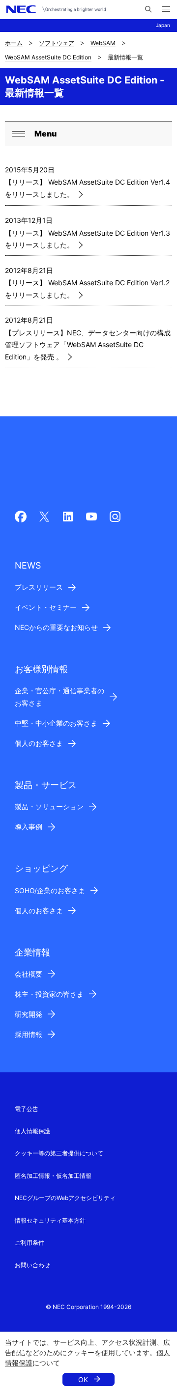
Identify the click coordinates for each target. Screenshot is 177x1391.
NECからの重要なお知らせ (56, 627)
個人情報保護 (32, 1131)
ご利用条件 (29, 1242)
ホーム (14, 43)
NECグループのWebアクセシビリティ (65, 1197)
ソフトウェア (56, 43)
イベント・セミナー (46, 607)
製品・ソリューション (49, 806)
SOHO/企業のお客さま (50, 890)
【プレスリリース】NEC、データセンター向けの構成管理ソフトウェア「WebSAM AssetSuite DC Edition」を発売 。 (88, 344)
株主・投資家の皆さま (49, 994)
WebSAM (103, 43)
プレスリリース (39, 587)
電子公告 (26, 1109)
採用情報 (28, 1034)
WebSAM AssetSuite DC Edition (48, 57)
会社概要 (28, 974)
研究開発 (28, 1014)
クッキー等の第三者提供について (59, 1153)
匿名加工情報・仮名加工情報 (53, 1175)
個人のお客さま (39, 743)
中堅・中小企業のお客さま (56, 723)
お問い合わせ (32, 1265)
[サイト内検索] (148, 9)
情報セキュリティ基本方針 (50, 1220)
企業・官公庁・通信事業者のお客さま (59, 696)
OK (83, 1379)
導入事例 (28, 826)
